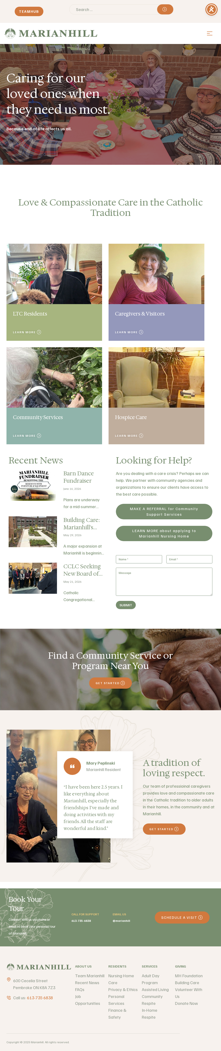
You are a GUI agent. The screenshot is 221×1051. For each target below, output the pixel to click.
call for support (85, 914)
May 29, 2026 (72, 535)
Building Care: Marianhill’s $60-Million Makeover (81, 530)
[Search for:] (121, 9)
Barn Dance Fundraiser (78, 477)
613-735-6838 (81, 920)
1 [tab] (92, 847)
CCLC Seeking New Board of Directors (82, 573)
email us (119, 914)
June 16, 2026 (72, 488)
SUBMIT (126, 605)
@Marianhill (121, 920)
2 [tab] (97, 847)
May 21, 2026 (72, 581)
